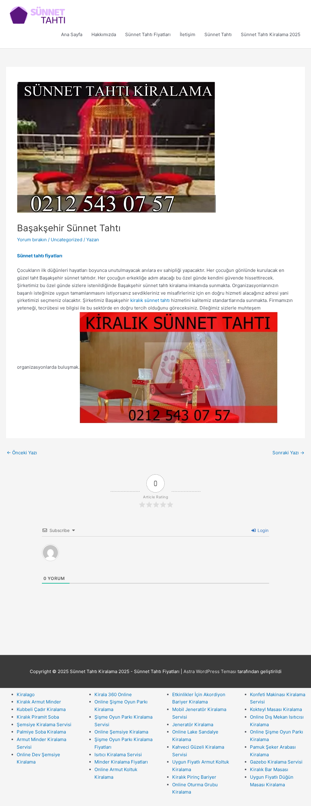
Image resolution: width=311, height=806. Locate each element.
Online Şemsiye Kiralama (121, 732)
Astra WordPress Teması (209, 671)
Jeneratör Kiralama (192, 724)
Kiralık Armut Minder (39, 702)
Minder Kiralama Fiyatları (121, 762)
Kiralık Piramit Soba (38, 717)
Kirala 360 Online (113, 694)
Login (262, 530)
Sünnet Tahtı (218, 34)
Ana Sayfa (71, 34)
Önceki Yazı (22, 452)
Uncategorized (66, 239)
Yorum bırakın (32, 239)
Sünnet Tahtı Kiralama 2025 (270, 34)
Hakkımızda (103, 34)
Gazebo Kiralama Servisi (276, 762)
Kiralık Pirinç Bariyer (194, 777)
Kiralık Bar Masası (269, 769)
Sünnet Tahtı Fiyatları (148, 34)
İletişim (187, 34)
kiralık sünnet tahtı (150, 300)
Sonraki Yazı (288, 452)
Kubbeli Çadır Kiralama (41, 709)
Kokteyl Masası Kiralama (276, 709)
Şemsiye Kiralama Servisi (44, 724)
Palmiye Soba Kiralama (41, 732)
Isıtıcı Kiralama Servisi (118, 754)
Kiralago (26, 694)
